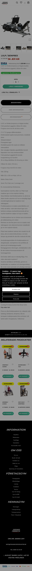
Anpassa (16, 294)
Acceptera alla (16, 289)
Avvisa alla (16, 299)
